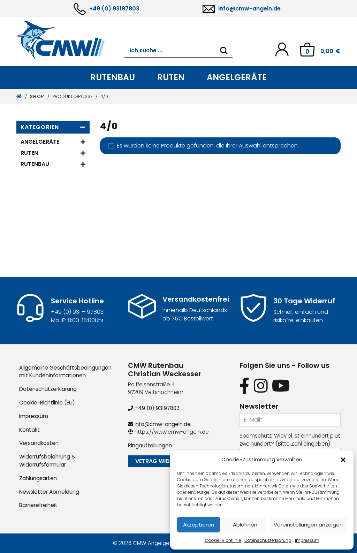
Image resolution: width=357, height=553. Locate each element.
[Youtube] (281, 386)
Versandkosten (39, 443)
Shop (37, 96)
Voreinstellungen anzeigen (308, 524)
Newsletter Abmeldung (49, 491)
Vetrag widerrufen (164, 461)
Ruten (170, 77)
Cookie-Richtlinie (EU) (47, 402)
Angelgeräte (237, 77)
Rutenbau (112, 77)
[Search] (224, 51)
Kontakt (29, 429)
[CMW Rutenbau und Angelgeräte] (70, 40)
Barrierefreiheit (38, 505)
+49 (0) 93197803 (114, 9)
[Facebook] (245, 386)
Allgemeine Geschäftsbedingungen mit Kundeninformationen (65, 371)
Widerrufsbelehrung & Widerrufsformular (47, 460)
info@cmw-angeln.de (249, 9)
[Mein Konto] (281, 49)
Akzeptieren (198, 524)
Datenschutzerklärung (267, 540)
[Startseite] (19, 96)
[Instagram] (261, 386)
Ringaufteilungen (150, 445)
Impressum (307, 540)
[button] (343, 459)
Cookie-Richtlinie (223, 540)
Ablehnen (245, 524)
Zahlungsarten (38, 478)
